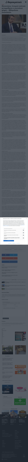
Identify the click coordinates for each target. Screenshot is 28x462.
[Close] (26, 218)
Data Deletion (9, 243)
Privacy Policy (18, 243)
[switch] (23, 230)
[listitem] (14, 228)
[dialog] (14, 231)
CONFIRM (8, 240)
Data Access (14, 243)
